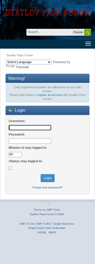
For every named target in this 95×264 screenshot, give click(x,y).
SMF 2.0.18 (27, 223)
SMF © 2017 (44, 223)
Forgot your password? (47, 187)
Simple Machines (63, 223)
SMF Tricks (53, 209)
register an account (49, 94)
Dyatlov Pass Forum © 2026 (47, 214)
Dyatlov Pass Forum (20, 55)
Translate (22, 67)
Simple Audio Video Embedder (46, 227)
